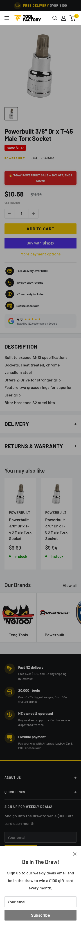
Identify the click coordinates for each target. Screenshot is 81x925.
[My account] (63, 18)
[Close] (74, 853)
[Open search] (54, 18)
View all (69, 585)
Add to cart (40, 228)
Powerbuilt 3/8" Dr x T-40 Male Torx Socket (20, 529)
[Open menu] (6, 18)
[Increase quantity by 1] (33, 213)
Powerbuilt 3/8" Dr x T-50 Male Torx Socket (56, 529)
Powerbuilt (14, 158)
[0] (73, 18)
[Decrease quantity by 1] (9, 213)
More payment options (40, 253)
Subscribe (40, 915)
